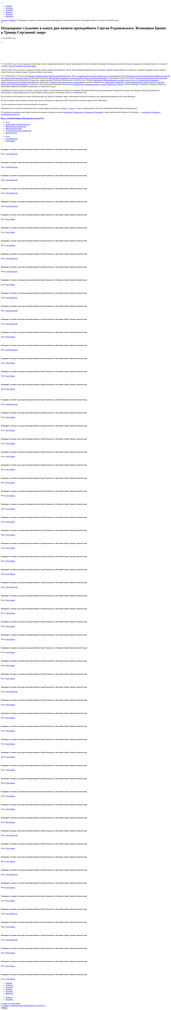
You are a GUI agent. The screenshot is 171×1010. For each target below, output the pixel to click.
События (9, 8)
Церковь (9, 12)
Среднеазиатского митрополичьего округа (92, 76)
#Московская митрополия (16, 126)
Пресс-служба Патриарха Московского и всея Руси (22, 118)
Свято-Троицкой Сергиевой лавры (22, 66)
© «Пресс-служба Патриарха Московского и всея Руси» (23, 1006)
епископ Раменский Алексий (111, 84)
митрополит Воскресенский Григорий (151, 78)
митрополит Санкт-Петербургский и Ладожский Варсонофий (134, 76)
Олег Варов (10, 141)
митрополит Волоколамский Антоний (109, 80)
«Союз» (63, 108)
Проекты (9, 14)
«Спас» (71, 108)
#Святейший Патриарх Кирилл (18, 124)
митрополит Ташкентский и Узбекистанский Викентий (48, 76)
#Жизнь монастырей (14, 129)
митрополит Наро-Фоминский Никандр (23, 82)
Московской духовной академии (86, 84)
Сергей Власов (11, 139)
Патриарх (9, 10)
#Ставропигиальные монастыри (18, 131)
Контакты (9, 16)
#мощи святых (11, 133)
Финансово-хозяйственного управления (67, 82)
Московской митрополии (59, 78)
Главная (9, 6)
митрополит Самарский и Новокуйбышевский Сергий (127, 82)
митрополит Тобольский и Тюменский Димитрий (83, 112)
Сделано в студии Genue (10, 1003)
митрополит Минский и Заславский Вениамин (88, 78)
